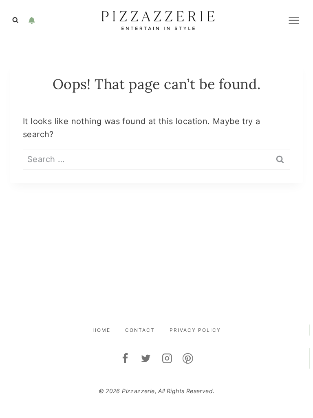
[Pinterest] (188, 358)
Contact (140, 330)
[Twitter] (145, 358)
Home (101, 330)
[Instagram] (167, 358)
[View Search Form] (15, 20)
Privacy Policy (195, 330)
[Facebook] (125, 358)
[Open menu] (293, 20)
